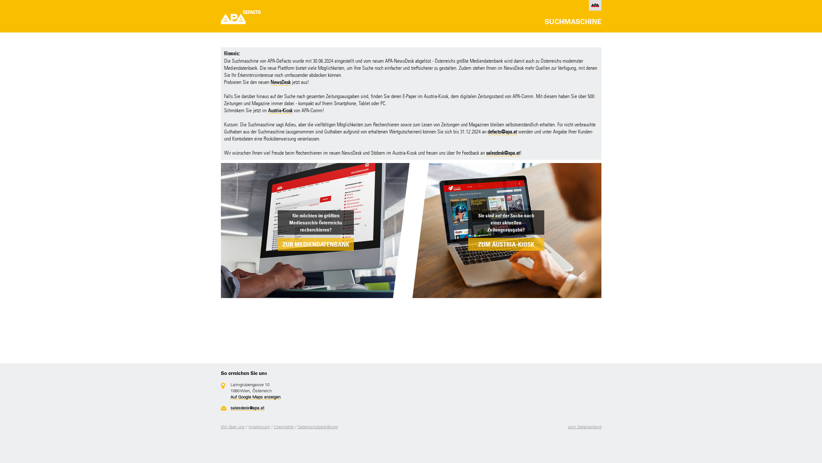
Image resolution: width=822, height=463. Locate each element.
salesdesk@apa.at (503, 153)
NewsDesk (281, 82)
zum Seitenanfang (584, 426)
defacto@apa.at (502, 132)
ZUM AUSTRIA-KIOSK (506, 244)
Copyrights (284, 426)
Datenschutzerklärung (318, 426)
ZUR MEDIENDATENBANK (316, 244)
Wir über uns (233, 426)
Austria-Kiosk (280, 110)
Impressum (259, 426)
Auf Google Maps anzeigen (256, 397)
